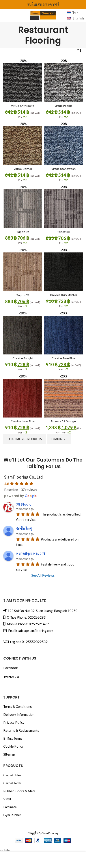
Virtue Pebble (63, 106)
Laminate (10, 807)
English (78, 18)
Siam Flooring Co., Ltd (23, 477)
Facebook (10, 668)
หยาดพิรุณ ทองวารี (30, 553)
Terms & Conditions (17, 706)
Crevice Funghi (23, 358)
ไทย (76, 13)
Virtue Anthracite (22, 106)
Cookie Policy (13, 746)
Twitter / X (11, 677)
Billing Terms (12, 738)
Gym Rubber (12, 815)
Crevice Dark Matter (63, 295)
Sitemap (9, 754)
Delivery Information (18, 714)
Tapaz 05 (22, 295)
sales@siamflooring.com (35, 631)
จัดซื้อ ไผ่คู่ (24, 528)
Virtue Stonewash (63, 169)
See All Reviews (43, 575)
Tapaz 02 (22, 232)
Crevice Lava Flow (23, 421)
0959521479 (39, 624)
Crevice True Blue (63, 358)
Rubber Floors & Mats (19, 791)
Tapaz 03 (63, 232)
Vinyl (7, 799)
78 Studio (24, 504)
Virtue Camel (23, 169)
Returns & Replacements (21, 730)
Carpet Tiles (12, 775)
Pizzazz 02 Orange (63, 421)
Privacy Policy (13, 722)
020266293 (37, 617)
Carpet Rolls (12, 783)
